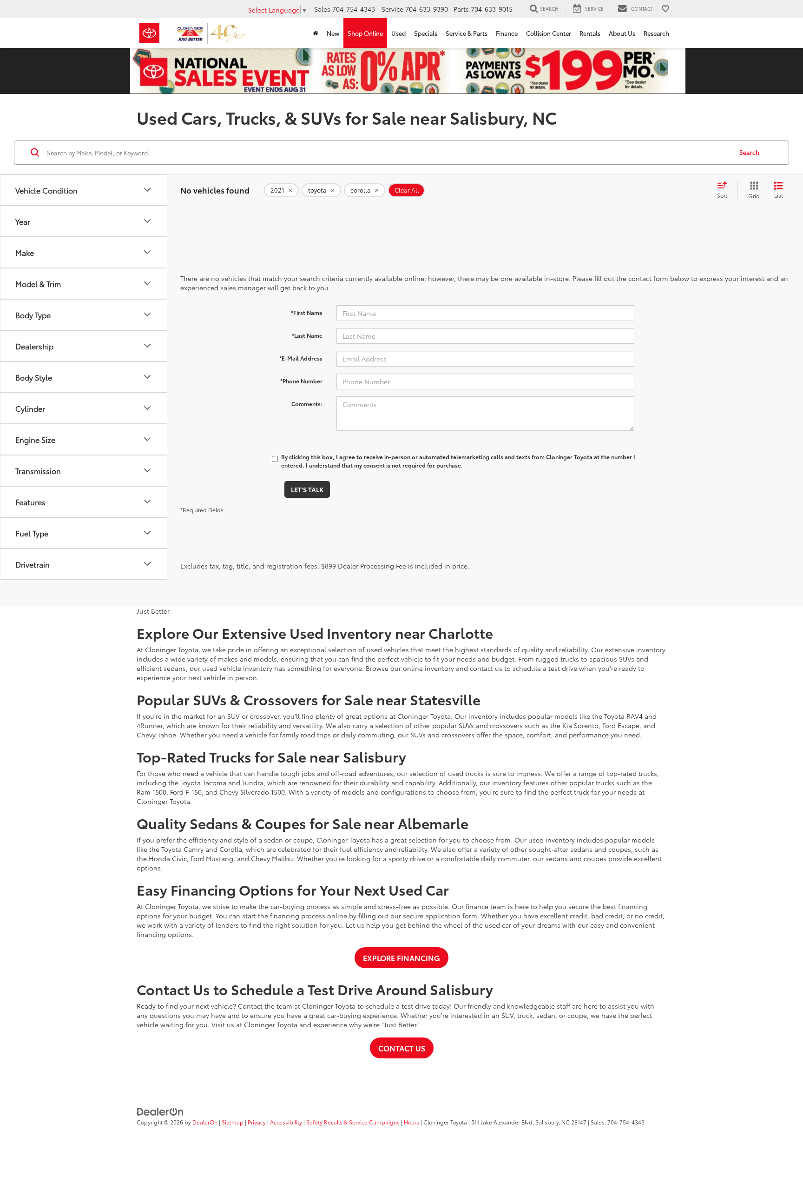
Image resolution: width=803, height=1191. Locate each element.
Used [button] (398, 33)
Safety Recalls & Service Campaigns (353, 1122)
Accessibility (286, 1122)
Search (749, 152)
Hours (411, 1122)
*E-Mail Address (301, 358)
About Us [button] (622, 33)
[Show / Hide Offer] (407, 70)
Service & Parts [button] (466, 33)
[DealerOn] (160, 1110)
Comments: (307, 404)
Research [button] (656, 33)
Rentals (589, 33)
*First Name (307, 312)
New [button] (333, 33)
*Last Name (307, 335)
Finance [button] (507, 33)
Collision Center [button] (548, 33)
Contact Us (401, 1048)
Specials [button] (425, 33)
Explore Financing (401, 957)
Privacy (257, 1122)
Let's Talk (307, 489)
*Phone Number (301, 381)
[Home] (316, 33)
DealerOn (204, 1122)
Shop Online (365, 33)
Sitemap (233, 1122)
